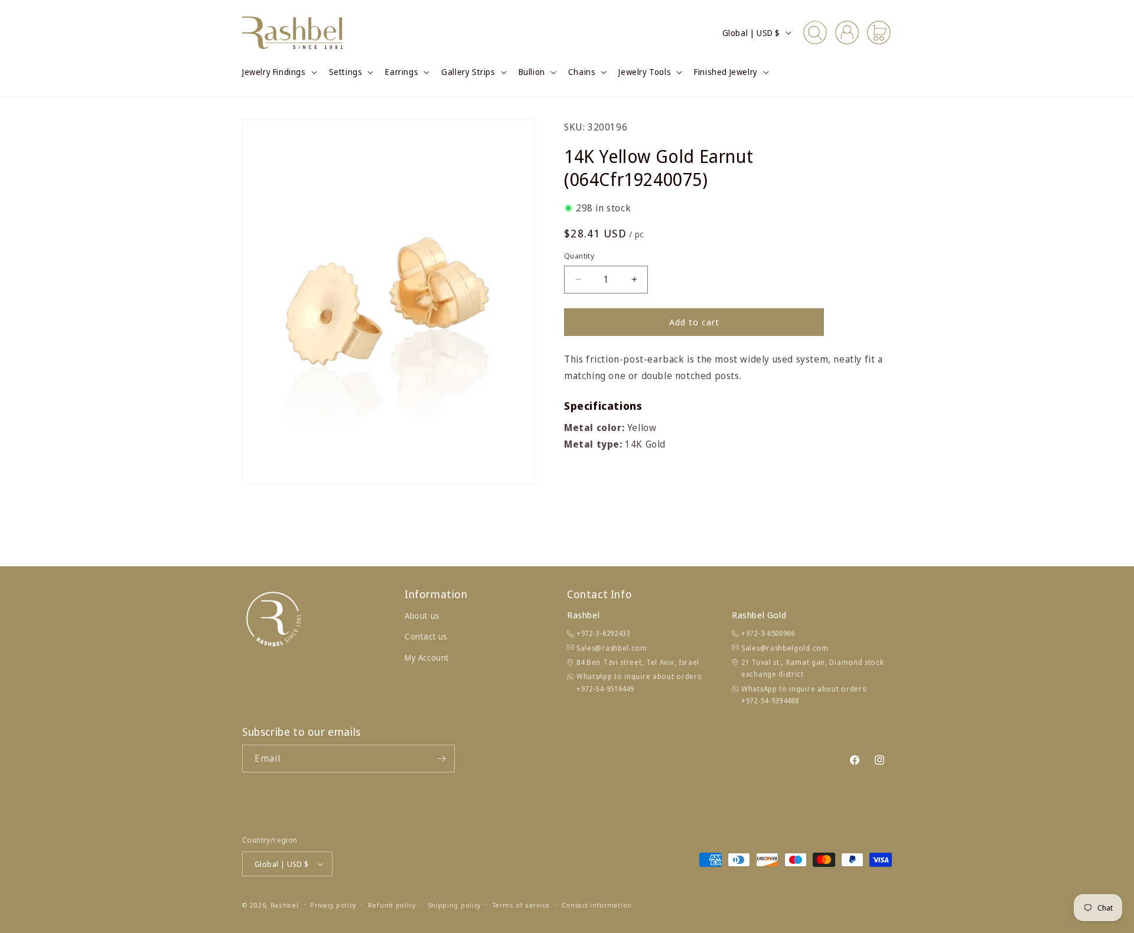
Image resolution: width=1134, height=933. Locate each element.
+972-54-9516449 (605, 689)
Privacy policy (333, 905)
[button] (278, 72)
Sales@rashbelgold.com (785, 648)
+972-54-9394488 (770, 701)
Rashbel (285, 905)
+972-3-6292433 (603, 633)
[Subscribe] (441, 758)
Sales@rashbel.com (611, 648)
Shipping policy (454, 905)
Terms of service (521, 905)
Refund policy (392, 905)
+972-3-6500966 (768, 633)
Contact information (597, 905)
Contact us (426, 636)
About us (422, 615)
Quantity (579, 255)
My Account (427, 657)
